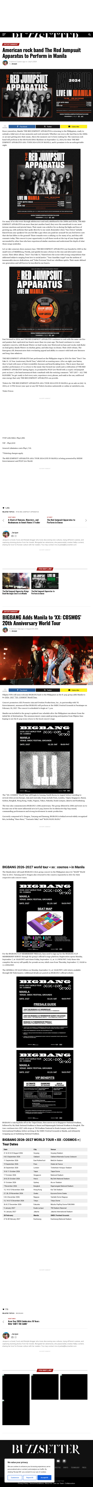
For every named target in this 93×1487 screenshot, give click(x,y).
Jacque (14, 64)
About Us (48, 1483)
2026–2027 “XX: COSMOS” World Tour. (21, 697)
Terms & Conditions (36, 1483)
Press (84, 1467)
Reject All (29, 1478)
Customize (15, 1478)
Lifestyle (57, 1467)
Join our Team (58, 1483)
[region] (29, 1470)
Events (65, 1467)
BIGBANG (20, 1313)
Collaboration (70, 1483)
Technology (75, 1467)
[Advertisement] (46, 16)
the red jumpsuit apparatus (28, 512)
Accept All (44, 1478)
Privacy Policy (23, 1483)
